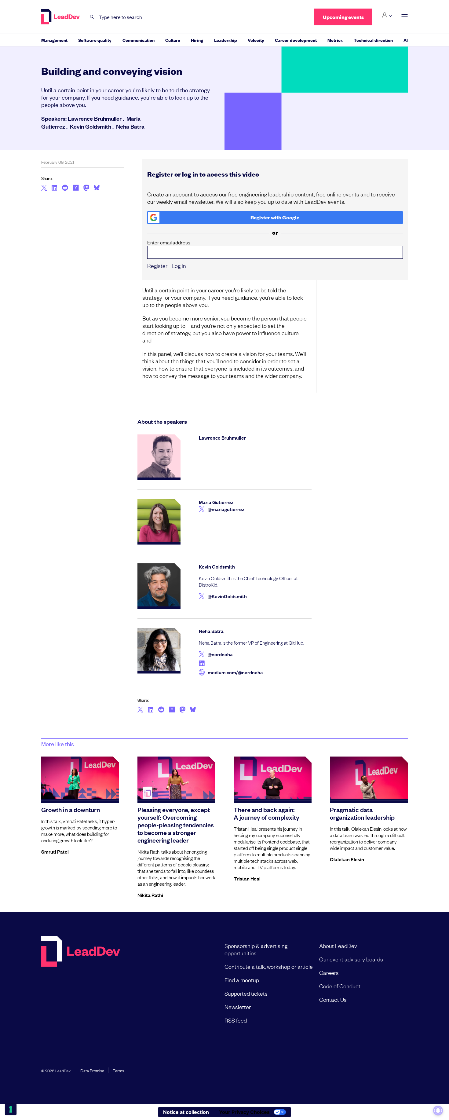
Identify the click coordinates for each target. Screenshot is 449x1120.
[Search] (92, 17)
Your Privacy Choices (244, 1112)
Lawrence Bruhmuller (95, 118)
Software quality (94, 40)
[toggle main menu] (404, 17)
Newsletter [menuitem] (237, 1006)
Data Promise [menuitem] (92, 1070)
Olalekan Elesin (347, 859)
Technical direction (373, 40)
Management (54, 40)
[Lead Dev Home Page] (80, 983)
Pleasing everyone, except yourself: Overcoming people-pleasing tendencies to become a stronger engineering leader (175, 824)
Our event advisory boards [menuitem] (351, 959)
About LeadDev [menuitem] (338, 945)
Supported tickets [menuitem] (246, 993)
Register (157, 265)
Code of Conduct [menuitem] (339, 986)
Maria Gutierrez (216, 502)
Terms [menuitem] (118, 1070)
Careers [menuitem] (329, 972)
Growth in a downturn (70, 809)
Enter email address (168, 242)
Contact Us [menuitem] (333, 999)
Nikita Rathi (150, 894)
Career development (296, 40)
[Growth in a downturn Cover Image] (80, 778)
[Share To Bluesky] (97, 188)
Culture (172, 40)
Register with (274, 217)
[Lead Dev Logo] (61, 16)
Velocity (256, 40)
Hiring (197, 40)
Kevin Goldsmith (90, 126)
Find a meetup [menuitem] (241, 979)
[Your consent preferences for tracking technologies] (10, 1109)
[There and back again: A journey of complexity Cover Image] (273, 778)
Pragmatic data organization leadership (362, 813)
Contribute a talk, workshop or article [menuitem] (268, 966)
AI (405, 40)
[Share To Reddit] (65, 188)
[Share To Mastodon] (86, 188)
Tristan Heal (247, 878)
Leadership (225, 40)
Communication (138, 40)
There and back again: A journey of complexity (266, 813)
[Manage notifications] (438, 1110)
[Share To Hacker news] (76, 188)
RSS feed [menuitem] (235, 1020)
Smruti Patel (55, 851)
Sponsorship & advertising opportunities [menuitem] (255, 949)
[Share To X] (44, 188)
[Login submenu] (386, 15)
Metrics (335, 40)
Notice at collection (186, 1112)
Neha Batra (130, 126)
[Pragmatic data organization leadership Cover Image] (369, 778)
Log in (179, 265)
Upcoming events (343, 16)
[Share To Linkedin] (54, 188)
